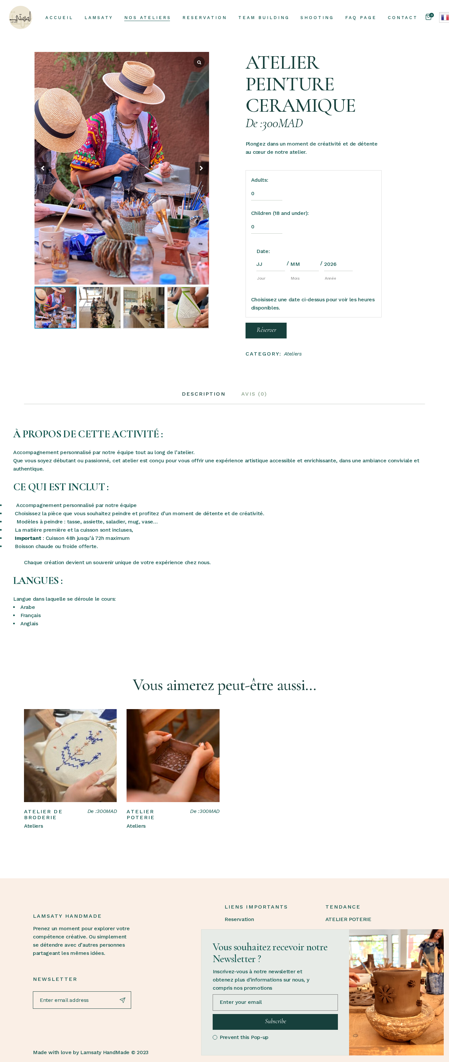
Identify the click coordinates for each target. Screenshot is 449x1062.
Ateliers (292, 354)
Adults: (259, 180)
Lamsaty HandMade (105, 1052)
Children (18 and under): (280, 213)
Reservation (239, 919)
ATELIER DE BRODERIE (43, 814)
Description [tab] (203, 394)
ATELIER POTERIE (141, 814)
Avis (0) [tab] (254, 394)
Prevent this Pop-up (244, 1037)
